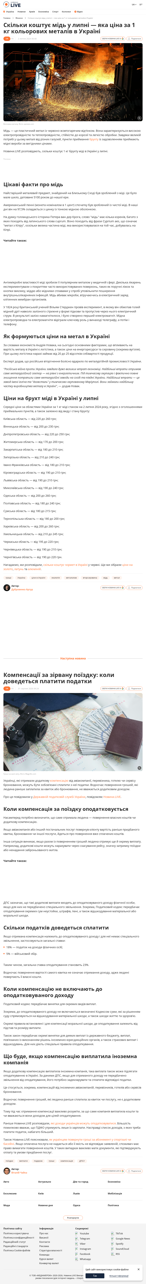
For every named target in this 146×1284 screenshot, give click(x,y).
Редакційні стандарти (15, 1246)
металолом (71, 577)
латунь (19, 569)
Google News (123, 1238)
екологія (56, 577)
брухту (93, 139)
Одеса (76, 1205)
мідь (105, 577)
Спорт (55, 12)
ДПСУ (82, 1161)
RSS (118, 1254)
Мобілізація (115, 1193)
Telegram (85, 1238)
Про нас (43, 1233)
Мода (6, 1205)
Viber (83, 1243)
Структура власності (50, 1250)
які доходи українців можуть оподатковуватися (83, 1123)
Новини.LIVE (112, 797)
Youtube (84, 1233)
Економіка (43, 12)
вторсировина (90, 577)
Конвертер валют (49, 1263)
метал (117, 577)
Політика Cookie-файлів (16, 1250)
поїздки (9, 1161)
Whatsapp (85, 1259)
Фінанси (19, 18)
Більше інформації (119, 1275)
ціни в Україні (38, 577)
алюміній (34, 569)
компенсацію (59, 780)
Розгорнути (73, 1217)
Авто (6, 1181)
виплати (23, 1161)
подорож (38, 1161)
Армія (32, 12)
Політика (113, 1205)
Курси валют (46, 1259)
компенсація (67, 1161)
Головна (6, 18)
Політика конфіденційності (18, 1237)
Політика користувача (16, 1233)
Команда (44, 1254)
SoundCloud (122, 1248)
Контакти (44, 1241)
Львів (76, 1193)
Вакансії (43, 1237)
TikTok (119, 1233)
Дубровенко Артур (22, 589)
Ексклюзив (10, 1193)
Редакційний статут (14, 1241)
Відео (80, 12)
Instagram (85, 1248)
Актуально (44, 1181)
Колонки (66, 12)
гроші (8, 577)
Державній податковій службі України (59, 797)
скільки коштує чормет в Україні (65, 565)
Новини (22, 12)
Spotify (119, 1243)
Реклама (44, 1246)
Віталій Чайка (19, 1172)
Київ (41, 1193)
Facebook (85, 1254)
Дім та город (80, 1181)
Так (95, 1275)
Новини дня (45, 1205)
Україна (10, 11)
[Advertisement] (55, 167)
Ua (133, 4)
